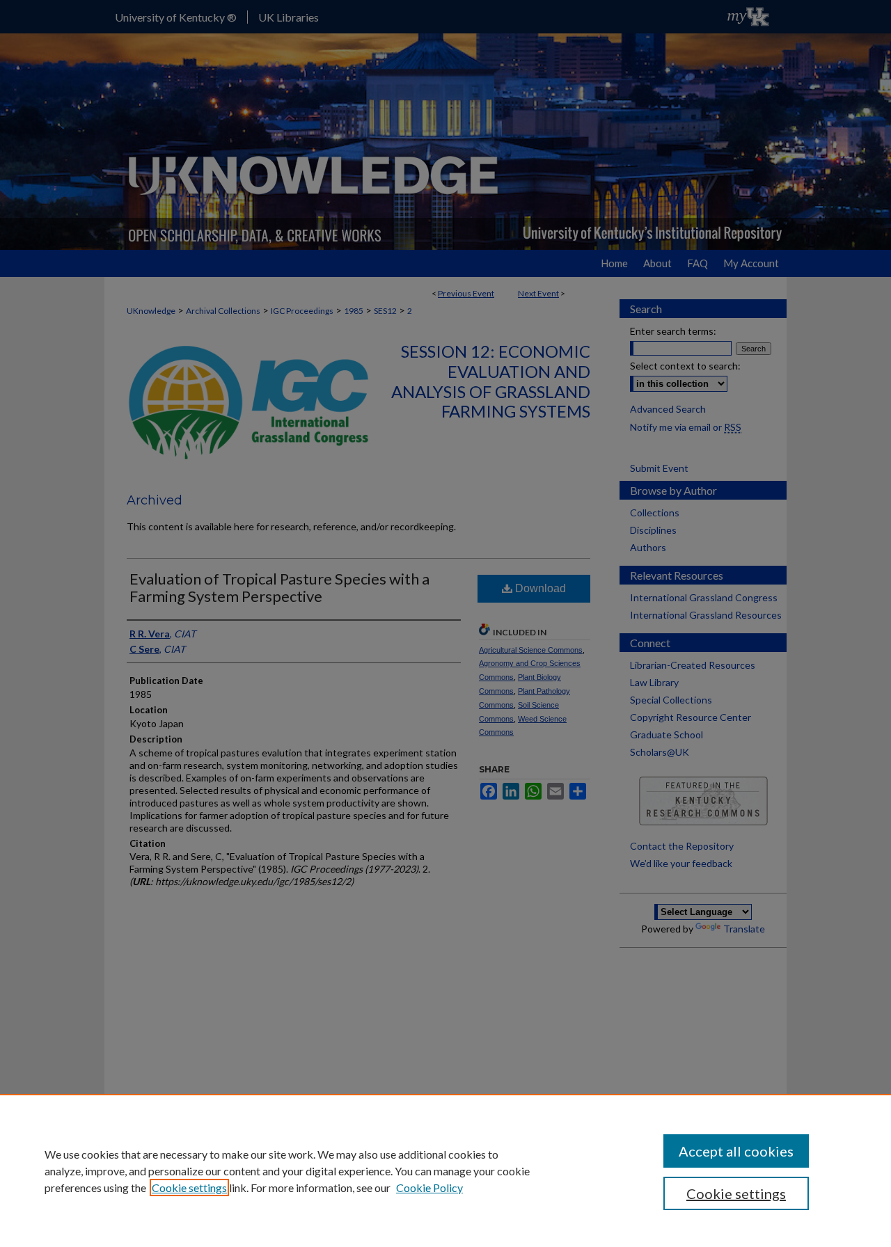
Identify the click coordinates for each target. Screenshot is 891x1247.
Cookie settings (189, 1187)
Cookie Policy (429, 1187)
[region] (445, 1170)
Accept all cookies (736, 1151)
